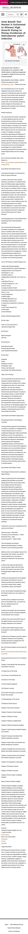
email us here (5, 834)
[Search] (18, 14)
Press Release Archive (16, 924)
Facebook (4, 839)
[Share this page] (26, 14)
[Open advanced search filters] (21, 14)
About (6, 924)
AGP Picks (4, 2)
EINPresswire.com (7, 84)
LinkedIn (4, 843)
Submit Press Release (14, 928)
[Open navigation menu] (2, 14)
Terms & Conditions (14, 931)
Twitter (3, 841)
